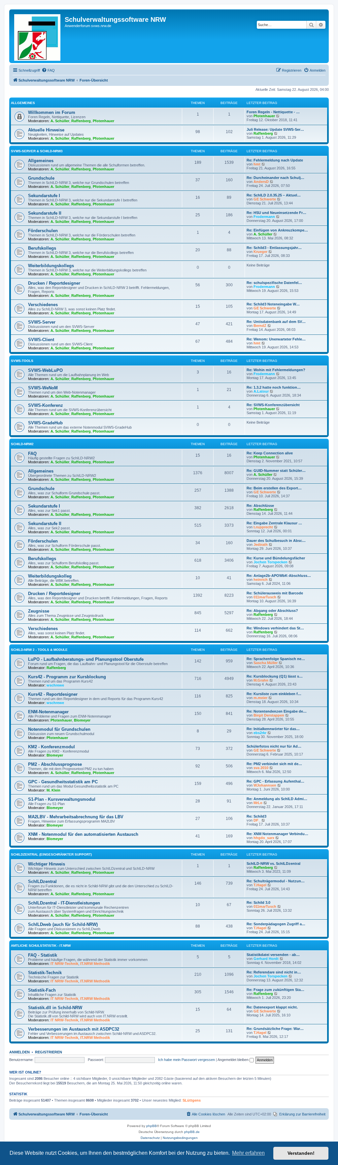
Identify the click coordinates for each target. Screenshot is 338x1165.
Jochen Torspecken (270, 562)
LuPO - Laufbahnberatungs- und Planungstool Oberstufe (86, 659)
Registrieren (48, 1052)
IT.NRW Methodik (95, 964)
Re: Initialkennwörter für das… (273, 729)
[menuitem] (48, 70)
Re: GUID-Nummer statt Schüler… (276, 471)
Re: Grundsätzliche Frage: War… (275, 1029)
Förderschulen (43, 230)
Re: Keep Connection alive (270, 453)
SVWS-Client (41, 339)
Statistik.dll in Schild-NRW (55, 1007)
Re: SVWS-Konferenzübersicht (273, 405)
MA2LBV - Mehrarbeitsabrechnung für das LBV (75, 816)
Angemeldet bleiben (234, 1060)
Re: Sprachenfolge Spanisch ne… (276, 659)
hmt (257, 164)
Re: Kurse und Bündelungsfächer (276, 558)
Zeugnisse (38, 611)
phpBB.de (192, 1132)
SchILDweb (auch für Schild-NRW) (63, 924)
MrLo (258, 803)
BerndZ (260, 326)
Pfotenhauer (103, 121)
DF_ (257, 820)
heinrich (261, 580)
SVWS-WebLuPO (45, 370)
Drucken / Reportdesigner (54, 283)
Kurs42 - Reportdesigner (53, 694)
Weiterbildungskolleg (50, 576)
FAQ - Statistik (42, 955)
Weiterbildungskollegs (51, 265)
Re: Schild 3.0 (258, 902)
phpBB (151, 1126)
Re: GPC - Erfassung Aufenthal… (275, 781)
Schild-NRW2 (22, 444)
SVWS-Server (41, 322)
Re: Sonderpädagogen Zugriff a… (276, 924)
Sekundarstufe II (44, 213)
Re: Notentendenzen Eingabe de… (277, 711)
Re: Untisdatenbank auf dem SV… (276, 322)
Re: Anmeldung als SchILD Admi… (277, 799)
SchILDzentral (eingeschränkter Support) (51, 854)
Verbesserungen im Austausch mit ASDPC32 (73, 1029)
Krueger (260, 252)
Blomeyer (82, 720)
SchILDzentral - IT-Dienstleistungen (64, 902)
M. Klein (53, 790)
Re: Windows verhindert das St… (275, 628)
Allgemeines (23, 103)
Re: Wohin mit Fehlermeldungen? (276, 370)
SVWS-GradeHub (45, 422)
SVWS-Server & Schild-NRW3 (37, 151)
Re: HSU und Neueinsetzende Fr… (276, 213)
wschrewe (55, 685)
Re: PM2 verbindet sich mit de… (274, 764)
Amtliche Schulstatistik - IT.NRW (41, 945)
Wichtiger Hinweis (46, 864)
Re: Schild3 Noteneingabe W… (273, 304)
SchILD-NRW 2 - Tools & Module (39, 650)
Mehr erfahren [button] (248, 1153)
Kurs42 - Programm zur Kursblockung (67, 676)
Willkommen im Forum (51, 112)
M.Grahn (261, 680)
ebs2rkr (260, 733)
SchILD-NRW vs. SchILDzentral (273, 863)
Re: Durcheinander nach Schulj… (275, 178)
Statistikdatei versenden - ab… (273, 955)
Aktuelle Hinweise (46, 129)
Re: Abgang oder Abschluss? (272, 611)
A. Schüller (60, 121)
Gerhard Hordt (266, 959)
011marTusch (265, 597)
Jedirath (261, 545)
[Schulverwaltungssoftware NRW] (38, 36)
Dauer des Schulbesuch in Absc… (276, 541)
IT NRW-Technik (64, 964)
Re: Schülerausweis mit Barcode (275, 593)
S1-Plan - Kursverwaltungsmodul (61, 799)
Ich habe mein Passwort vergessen (186, 1060)
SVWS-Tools (22, 361)
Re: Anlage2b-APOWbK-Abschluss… (279, 576)
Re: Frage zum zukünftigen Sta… (275, 990)
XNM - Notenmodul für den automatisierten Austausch (83, 834)
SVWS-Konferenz (45, 405)
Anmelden (19, 1052)
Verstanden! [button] (301, 1153)
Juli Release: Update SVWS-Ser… (275, 129)
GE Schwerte (265, 199)
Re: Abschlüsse (260, 506)
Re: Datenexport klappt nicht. (272, 1007)
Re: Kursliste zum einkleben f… (274, 694)
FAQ (32, 453)
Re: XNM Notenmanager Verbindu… (277, 834)
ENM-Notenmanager (48, 711)
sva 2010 (261, 768)
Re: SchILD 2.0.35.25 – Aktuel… (274, 195)
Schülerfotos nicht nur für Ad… (274, 746)
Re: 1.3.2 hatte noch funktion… (274, 387)
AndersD (261, 182)
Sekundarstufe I (44, 195)
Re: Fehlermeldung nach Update (275, 160)
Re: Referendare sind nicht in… (274, 972)
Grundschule (41, 178)
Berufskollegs (42, 248)
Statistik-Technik (45, 972)
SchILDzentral (42, 881)
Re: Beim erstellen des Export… (274, 488)
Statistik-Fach (42, 990)
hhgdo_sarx (264, 838)
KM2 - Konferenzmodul (51, 746)
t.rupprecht (263, 527)
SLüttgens (192, 1100)
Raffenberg (81, 121)
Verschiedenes (43, 304)
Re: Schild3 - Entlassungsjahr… (274, 248)
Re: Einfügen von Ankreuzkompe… (277, 230)
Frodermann (264, 217)
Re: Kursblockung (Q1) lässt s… (275, 676)
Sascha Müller (266, 663)
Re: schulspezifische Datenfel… (274, 283)
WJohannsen (265, 785)
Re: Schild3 (256, 816)
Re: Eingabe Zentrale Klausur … (274, 523)
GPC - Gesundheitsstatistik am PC (63, 781)
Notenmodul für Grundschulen (59, 729)
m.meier (260, 698)
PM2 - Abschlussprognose (55, 764)
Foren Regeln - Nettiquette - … (273, 112)
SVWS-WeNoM (43, 387)
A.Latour (261, 391)
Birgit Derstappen (269, 715)
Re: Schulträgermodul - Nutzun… (276, 881)
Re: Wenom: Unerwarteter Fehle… (276, 339)
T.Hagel (260, 885)
